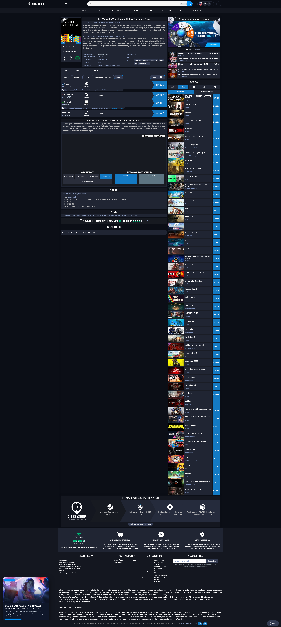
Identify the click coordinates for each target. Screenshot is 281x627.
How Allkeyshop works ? (68, 562)
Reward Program (160, 567)
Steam (118, 65)
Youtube (136, 560)
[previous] (63, 43)
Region (76, 77)
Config (87, 70)
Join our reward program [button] (140, 524)
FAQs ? (61, 571)
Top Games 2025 (160, 575)
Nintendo (145, 578)
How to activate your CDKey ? (70, 569)
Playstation (146, 572)
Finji (99, 62)
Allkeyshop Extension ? (67, 573)
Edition (87, 77)
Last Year (81, 176)
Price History (76, 70)
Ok (200, 624)
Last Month (106, 176)
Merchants (118, 562)
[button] (218, 3)
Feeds (95, 70)
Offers (65, 70)
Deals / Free (158, 571)
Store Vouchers (159, 560)
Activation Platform (103, 77)
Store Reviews (159, 573)
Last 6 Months (93, 176)
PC (143, 560)
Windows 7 (71, 197)
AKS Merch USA (159, 577)
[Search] (190, 3)
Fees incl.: (155, 77)
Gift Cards (158, 569)
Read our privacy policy (189, 623)
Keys (118, 77)
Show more (197, 50)
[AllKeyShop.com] (36, 3)
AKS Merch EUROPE (158, 580)
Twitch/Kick (118, 560)
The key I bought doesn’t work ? (70, 567)
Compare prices (115, 90)
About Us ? (63, 560)
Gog (113, 65)
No (205, 624)
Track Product (87, 182)
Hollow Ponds (102, 60)
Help (274, 623)
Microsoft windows (104, 65)
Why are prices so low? (67, 564)
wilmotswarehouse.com (106, 57)
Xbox (143, 566)
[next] (78, 43)
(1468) (145, 221)
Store (66, 77)
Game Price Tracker (158, 563)
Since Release (68, 176)
